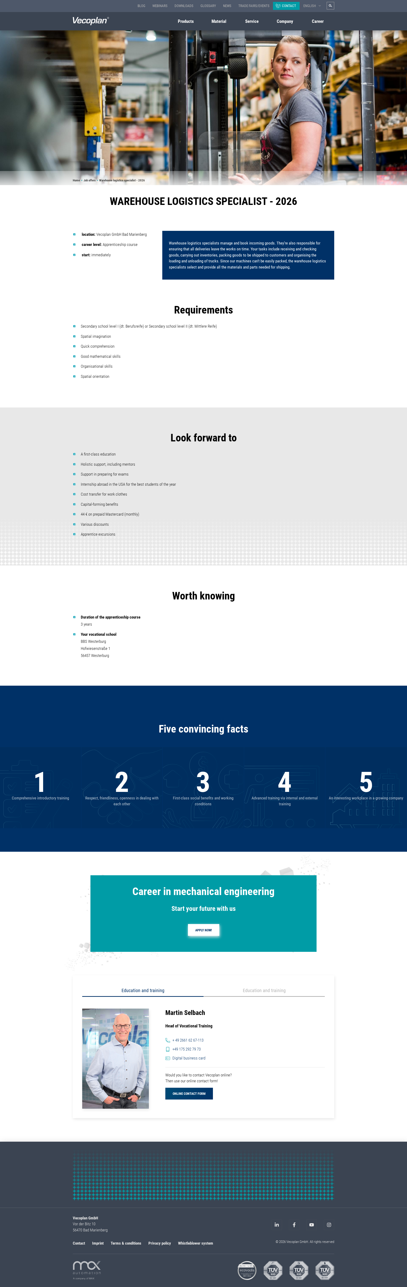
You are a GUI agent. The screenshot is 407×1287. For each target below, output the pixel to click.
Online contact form (189, 1093)
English (309, 6)
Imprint (98, 1243)
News (227, 6)
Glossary (208, 6)
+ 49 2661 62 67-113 (188, 1040)
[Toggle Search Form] (330, 5)
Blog (141, 6)
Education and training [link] (143, 990)
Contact (289, 6)
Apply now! (203, 930)
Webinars (159, 6)
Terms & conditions (126, 1243)
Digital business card (188, 1058)
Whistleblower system (195, 1243)
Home (76, 180)
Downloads (184, 6)
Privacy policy (159, 1243)
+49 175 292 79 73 (186, 1049)
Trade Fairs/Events (253, 6)
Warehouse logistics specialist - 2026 (122, 180)
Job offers (90, 180)
